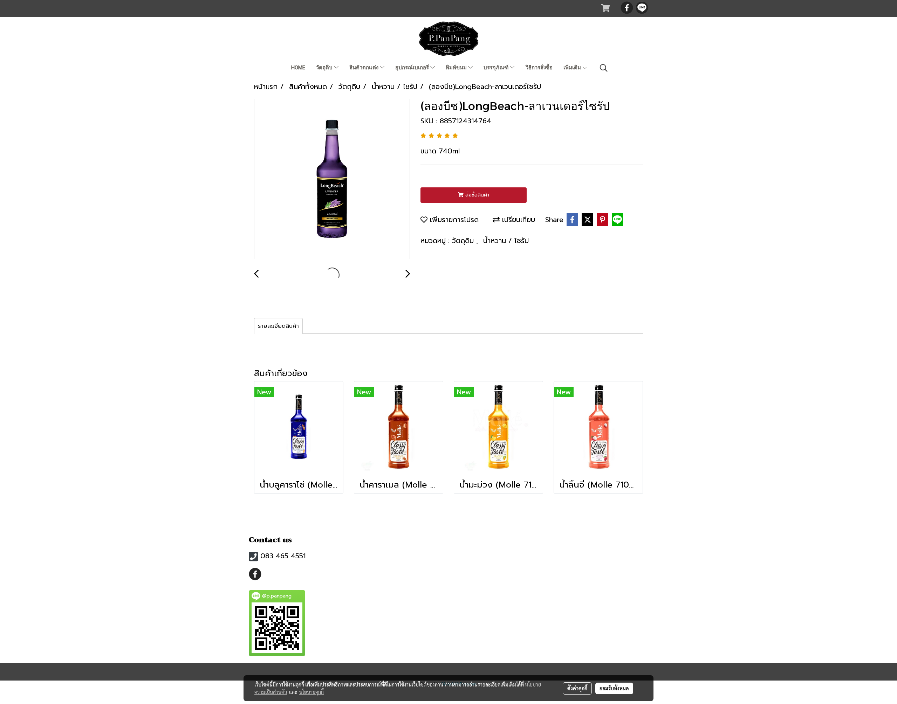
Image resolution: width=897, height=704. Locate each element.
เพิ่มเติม (572, 67)
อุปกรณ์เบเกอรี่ (412, 67)
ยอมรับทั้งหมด (614, 688)
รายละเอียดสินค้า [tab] (278, 326)
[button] (603, 68)
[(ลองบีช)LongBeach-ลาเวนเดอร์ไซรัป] (332, 179)
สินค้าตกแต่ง (364, 67)
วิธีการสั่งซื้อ (539, 67)
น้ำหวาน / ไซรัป (506, 240)
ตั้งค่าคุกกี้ (577, 688)
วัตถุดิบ (325, 67)
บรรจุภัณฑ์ (497, 67)
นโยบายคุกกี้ (311, 692)
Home (298, 67)
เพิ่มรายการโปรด (453, 219)
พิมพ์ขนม (457, 67)
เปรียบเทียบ (517, 219)
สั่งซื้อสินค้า (476, 195)
